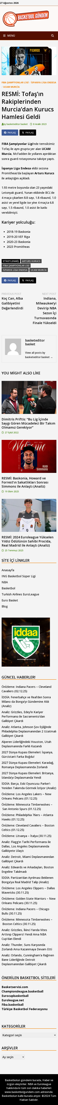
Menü (11, 35)
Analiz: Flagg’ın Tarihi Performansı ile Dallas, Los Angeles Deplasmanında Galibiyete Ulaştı (26, 846)
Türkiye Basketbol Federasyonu (25, 1009)
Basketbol (8, 588)
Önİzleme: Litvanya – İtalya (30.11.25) (26, 836)
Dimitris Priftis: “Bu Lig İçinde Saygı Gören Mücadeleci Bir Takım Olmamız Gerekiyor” (28, 423)
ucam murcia (39, 269)
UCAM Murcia (11, 86)
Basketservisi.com (15, 987)
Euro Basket (10, 600)
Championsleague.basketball (22, 991)
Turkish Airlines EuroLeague (20, 594)
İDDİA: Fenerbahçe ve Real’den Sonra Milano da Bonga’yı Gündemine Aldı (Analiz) (26, 701)
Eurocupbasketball (15, 996)
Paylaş (12, 132)
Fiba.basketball (13, 1005)
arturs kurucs (31, 261)
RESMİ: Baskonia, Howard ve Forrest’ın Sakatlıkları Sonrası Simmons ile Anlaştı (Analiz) (25, 482)
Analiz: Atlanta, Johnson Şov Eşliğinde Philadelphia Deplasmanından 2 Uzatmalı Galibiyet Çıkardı (29, 731)
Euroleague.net (13, 1000)
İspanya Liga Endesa (43, 82)
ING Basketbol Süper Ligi (19, 576)
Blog (5, 606)
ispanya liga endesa (15, 269)
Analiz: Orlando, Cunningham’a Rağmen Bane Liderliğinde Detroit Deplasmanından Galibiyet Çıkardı (28, 959)
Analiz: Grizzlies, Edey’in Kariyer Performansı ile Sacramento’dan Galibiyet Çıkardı (23, 716)
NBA (5, 582)
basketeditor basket (17, 124)
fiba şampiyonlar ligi (16, 265)
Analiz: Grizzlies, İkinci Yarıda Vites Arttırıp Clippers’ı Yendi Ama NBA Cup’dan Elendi (24, 934)
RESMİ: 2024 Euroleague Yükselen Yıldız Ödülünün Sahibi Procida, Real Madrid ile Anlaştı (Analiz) (27, 541)
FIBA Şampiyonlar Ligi (15, 82)
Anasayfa (8, 570)
